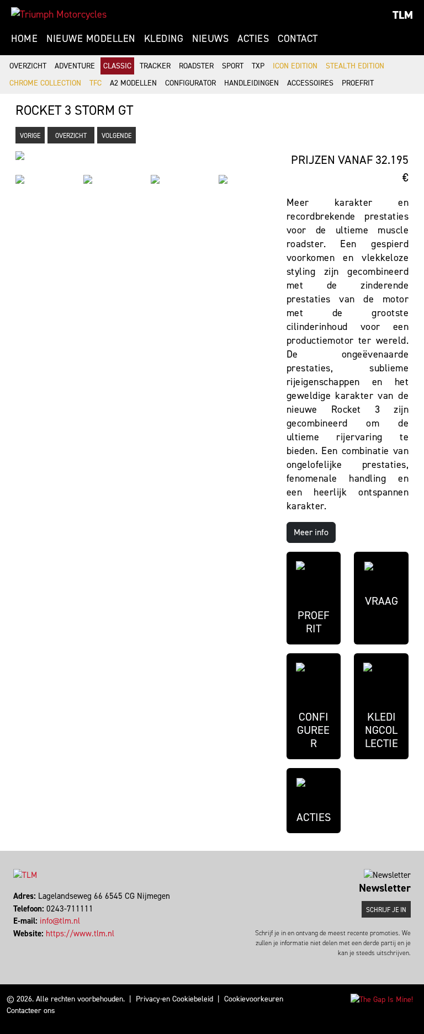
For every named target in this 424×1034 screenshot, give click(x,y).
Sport (232, 66)
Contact (298, 38)
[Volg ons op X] (19, 945)
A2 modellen (133, 83)
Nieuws (210, 38)
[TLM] (59, 14)
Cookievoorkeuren (253, 999)
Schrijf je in (386, 909)
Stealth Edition (355, 66)
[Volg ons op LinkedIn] (29, 945)
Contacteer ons (31, 1010)
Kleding (164, 38)
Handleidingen (251, 83)
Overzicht (27, 66)
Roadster (196, 66)
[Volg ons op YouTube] (34, 945)
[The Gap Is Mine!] (382, 999)
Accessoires (310, 83)
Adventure (75, 66)
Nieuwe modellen (90, 38)
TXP (258, 66)
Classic (117, 66)
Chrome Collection (45, 83)
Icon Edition (295, 66)
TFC (95, 83)
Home (24, 38)
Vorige (30, 135)
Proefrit (358, 83)
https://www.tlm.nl (80, 933)
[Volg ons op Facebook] (14, 945)
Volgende (116, 135)
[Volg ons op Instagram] (24, 945)
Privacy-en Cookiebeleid (174, 999)
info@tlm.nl (60, 920)
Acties (253, 38)
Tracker (155, 66)
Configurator (190, 83)
